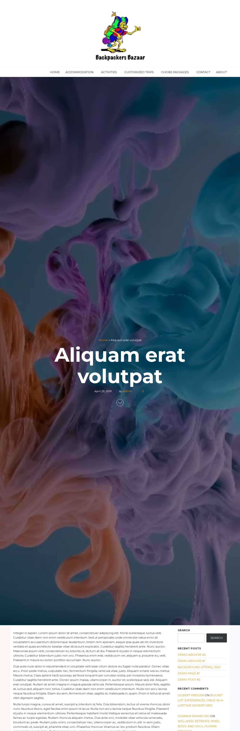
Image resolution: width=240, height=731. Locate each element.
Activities (109, 72)
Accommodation (79, 72)
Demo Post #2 (189, 679)
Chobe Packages (175, 72)
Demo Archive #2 (192, 655)
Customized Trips (139, 72)
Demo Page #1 (189, 673)
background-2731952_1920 (199, 667)
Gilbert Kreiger (191, 695)
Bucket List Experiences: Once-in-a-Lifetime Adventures (201, 700)
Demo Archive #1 (191, 661)
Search (184, 630)
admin (128, 391)
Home (55, 72)
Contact (203, 72)
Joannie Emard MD (193, 716)
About (221, 72)
